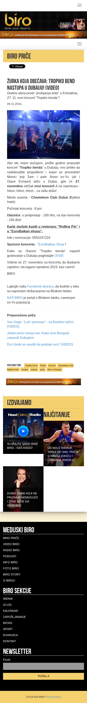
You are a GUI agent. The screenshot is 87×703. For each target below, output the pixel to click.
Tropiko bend (31, 365)
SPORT (8, 629)
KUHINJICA (10, 635)
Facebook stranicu (40, 286)
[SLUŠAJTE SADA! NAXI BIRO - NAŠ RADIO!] (23, 431)
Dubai (43, 365)
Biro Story (11, 574)
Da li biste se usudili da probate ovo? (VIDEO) (40, 344)
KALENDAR (10, 610)
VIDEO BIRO (11, 544)
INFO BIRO (10, 562)
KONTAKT (9, 641)
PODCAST (10, 556)
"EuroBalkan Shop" (51, 244)
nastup (34, 369)
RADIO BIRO (11, 550)
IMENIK (8, 598)
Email (6, 659)
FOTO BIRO (11, 568)
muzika (24, 369)
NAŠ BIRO (15, 297)
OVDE (59, 255)
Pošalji (43, 676)
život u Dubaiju (54, 369)
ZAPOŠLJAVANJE (14, 616)
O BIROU (9, 580)
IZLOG (7, 604)
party (42, 369)
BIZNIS (7, 623)
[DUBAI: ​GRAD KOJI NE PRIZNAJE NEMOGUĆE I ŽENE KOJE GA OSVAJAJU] (23, 488)
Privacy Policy (53, 697)
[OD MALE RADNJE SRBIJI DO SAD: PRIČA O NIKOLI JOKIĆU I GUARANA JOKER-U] (64, 443)
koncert (52, 365)
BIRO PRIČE (11, 538)
